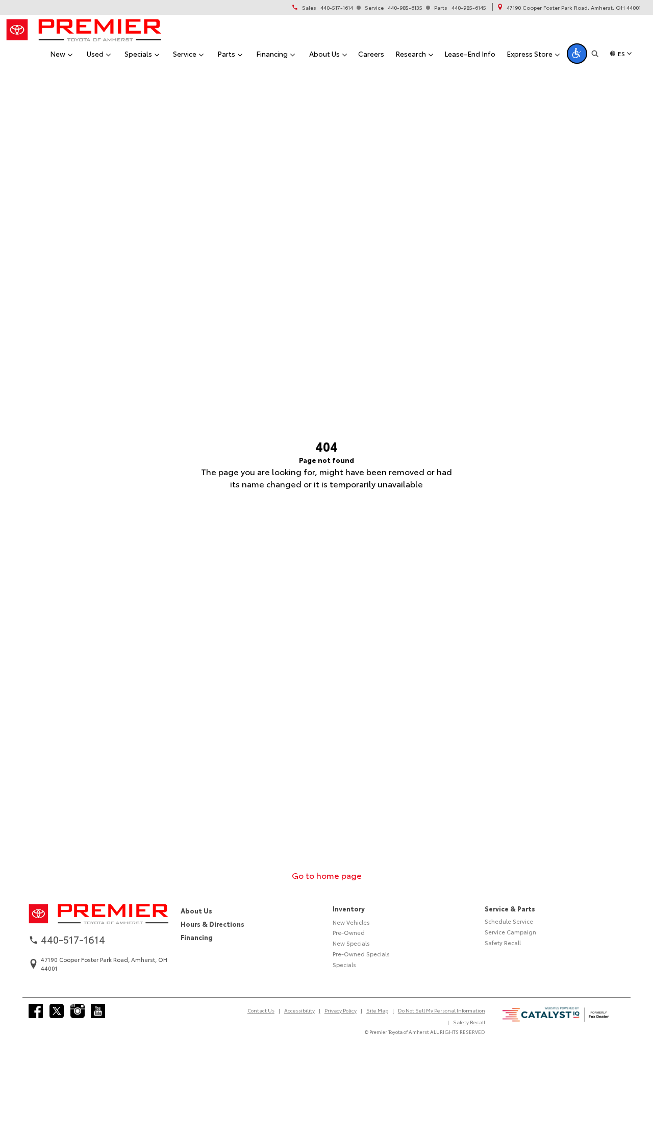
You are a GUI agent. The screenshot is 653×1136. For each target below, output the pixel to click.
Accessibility (299, 1010)
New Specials (351, 943)
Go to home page (327, 875)
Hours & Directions (212, 923)
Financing (197, 937)
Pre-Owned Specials (361, 954)
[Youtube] (98, 1011)
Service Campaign (510, 932)
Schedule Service (509, 921)
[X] (56, 1011)
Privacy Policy (340, 1010)
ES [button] (621, 53)
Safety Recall (503, 943)
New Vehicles (351, 922)
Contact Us (260, 1010)
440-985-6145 (468, 7)
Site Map (377, 1010)
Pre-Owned (349, 932)
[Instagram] (77, 1011)
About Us (196, 910)
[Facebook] (36, 1011)
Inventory (349, 908)
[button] (577, 53)
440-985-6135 (405, 7)
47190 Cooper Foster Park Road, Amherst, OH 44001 (574, 7)
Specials (344, 964)
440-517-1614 (336, 7)
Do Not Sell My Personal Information (441, 1010)
